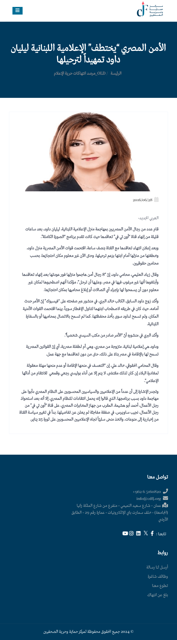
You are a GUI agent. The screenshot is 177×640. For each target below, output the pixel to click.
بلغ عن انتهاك (157, 595)
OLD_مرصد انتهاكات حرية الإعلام (80, 73)
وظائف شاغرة (158, 577)
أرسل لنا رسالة (157, 567)
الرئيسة (116, 73)
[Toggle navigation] (17, 11)
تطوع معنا (160, 586)
